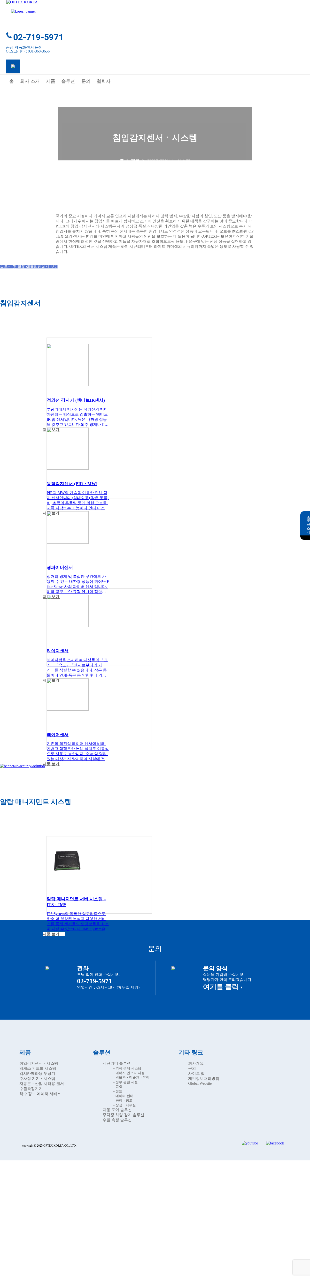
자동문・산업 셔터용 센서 (41, 1084)
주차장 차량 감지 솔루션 (123, 1115)
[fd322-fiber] (68, 540)
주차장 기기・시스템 (37, 1078)
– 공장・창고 (122, 1100)
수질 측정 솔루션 (117, 1120)
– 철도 (117, 1091)
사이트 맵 (196, 1073)
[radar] (68, 707)
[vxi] (68, 466)
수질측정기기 (31, 1089)
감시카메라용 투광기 (37, 1073)
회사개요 (196, 1063)
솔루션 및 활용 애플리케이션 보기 (29, 267)
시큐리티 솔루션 (117, 1063)
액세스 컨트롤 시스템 (37, 1068)
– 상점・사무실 (124, 1105)
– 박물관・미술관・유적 (131, 1077)
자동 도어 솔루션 (117, 1110)
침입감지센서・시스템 (38, 1063)
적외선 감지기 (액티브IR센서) (76, 400)
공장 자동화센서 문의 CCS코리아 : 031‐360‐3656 (28, 49)
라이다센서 (58, 650)
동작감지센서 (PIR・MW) (72, 483)
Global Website (200, 1083)
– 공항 (117, 1087)
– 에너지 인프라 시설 (129, 1073)
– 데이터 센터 (123, 1096)
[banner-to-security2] (22, 766)
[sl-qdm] (68, 383)
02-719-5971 (38, 37)
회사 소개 (30, 81)
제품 (50, 81)
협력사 (103, 81)
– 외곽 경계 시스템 (127, 1068)
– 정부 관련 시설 (125, 1082)
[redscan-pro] (68, 624)
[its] (68, 876)
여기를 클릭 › (222, 987)
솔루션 (68, 81)
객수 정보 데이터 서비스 (40, 1094)
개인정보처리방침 (203, 1078)
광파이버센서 (60, 567)
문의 (86, 81)
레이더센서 (58, 734)
